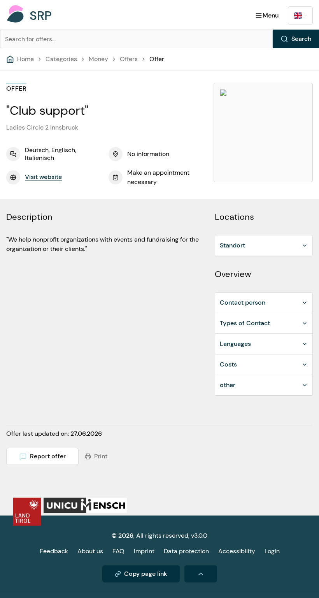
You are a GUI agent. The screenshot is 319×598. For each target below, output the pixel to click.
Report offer (48, 456)
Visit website (43, 177)
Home (25, 59)
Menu (271, 15)
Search (301, 39)
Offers (129, 59)
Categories (61, 59)
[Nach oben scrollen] (200, 573)
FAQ (118, 551)
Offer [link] (156, 59)
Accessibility (236, 551)
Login (272, 551)
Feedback (54, 551)
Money (98, 59)
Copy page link (145, 574)
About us (90, 551)
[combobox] (300, 15)
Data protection (186, 551)
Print (100, 456)
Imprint (144, 551)
